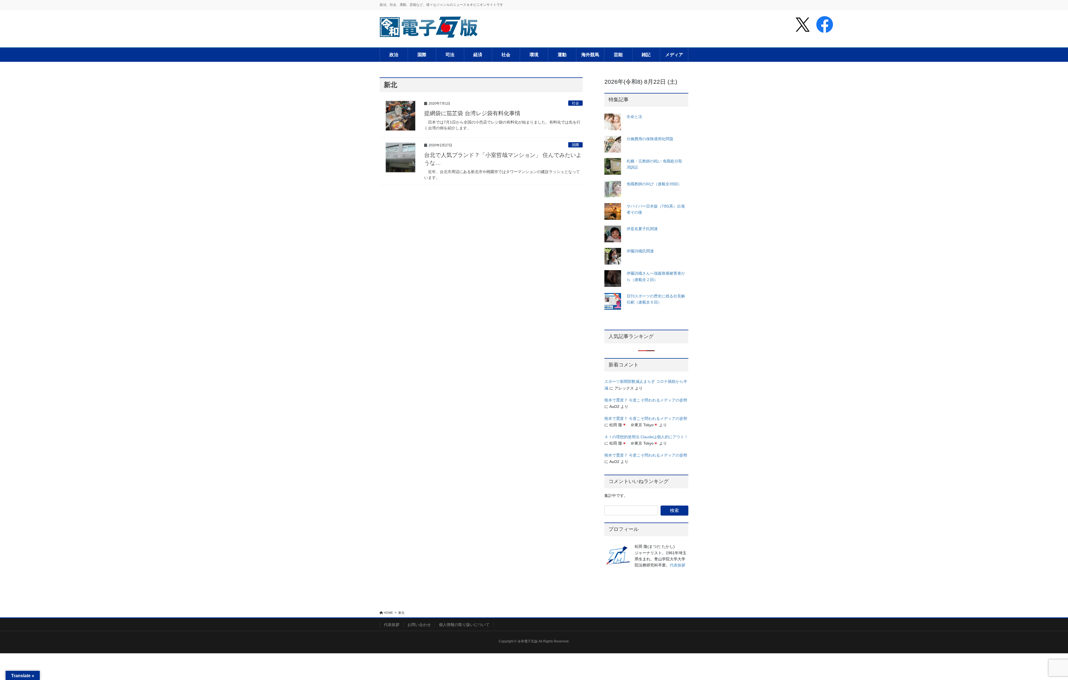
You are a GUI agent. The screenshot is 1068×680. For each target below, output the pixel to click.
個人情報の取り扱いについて (464, 624)
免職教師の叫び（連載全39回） (654, 184)
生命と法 (634, 116)
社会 (575, 103)
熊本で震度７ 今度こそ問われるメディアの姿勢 (645, 400)
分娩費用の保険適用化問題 (650, 139)
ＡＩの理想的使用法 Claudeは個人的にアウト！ (646, 437)
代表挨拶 (677, 565)
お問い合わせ (419, 624)
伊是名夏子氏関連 (642, 228)
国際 (575, 145)
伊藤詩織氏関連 (640, 251)
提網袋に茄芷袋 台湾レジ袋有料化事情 (472, 113)
